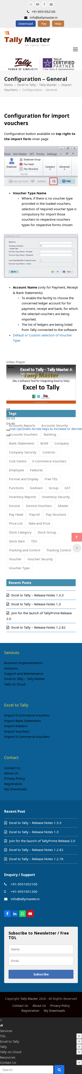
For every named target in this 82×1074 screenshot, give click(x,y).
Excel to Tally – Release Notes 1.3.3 (37, 595)
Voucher (15, 559)
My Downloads (15, 789)
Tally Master (29, 999)
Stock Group (47, 532)
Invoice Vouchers (39, 505)
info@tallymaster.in (25, 899)
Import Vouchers (17, 731)
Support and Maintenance (23, 673)
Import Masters (16, 726)
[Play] (8, 408)
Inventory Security (56, 497)
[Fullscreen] (8, 435)
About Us (11, 773)
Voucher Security (40, 559)
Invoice (14, 505)
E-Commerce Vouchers (49, 461)
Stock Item (17, 541)
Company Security (22, 452)
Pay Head (16, 514)
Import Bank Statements (22, 720)
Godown (36, 488)
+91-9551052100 (24, 884)
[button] (75, 49)
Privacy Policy (14, 778)
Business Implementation (23, 663)
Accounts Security (54, 425)
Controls (48, 452)
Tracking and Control (24, 550)
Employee (16, 470)
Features (36, 470)
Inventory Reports (22, 497)
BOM (44, 443)
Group (53, 488)
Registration (13, 784)
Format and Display (23, 479)
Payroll (34, 514)
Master (63, 505)
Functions (16, 488)
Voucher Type (19, 568)
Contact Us (12, 768)
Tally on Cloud (14, 684)
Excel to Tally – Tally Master (24, 678)
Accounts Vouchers (23, 434)
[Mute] (8, 430)
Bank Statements (21, 443)
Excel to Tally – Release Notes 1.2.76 (36, 859)
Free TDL (51, 479)
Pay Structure (56, 514)
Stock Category (20, 532)
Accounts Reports (22, 425)
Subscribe (41, 974)
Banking (50, 434)
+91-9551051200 (24, 891)
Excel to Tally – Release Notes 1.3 (36, 604)
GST (67, 488)
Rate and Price (39, 523)
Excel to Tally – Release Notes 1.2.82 (38, 627)
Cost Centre (17, 461)
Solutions (11, 668)
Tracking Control (58, 550)
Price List (16, 523)
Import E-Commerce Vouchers (27, 715)
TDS (34, 541)
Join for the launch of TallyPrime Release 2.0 (42, 841)
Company (61, 443)
